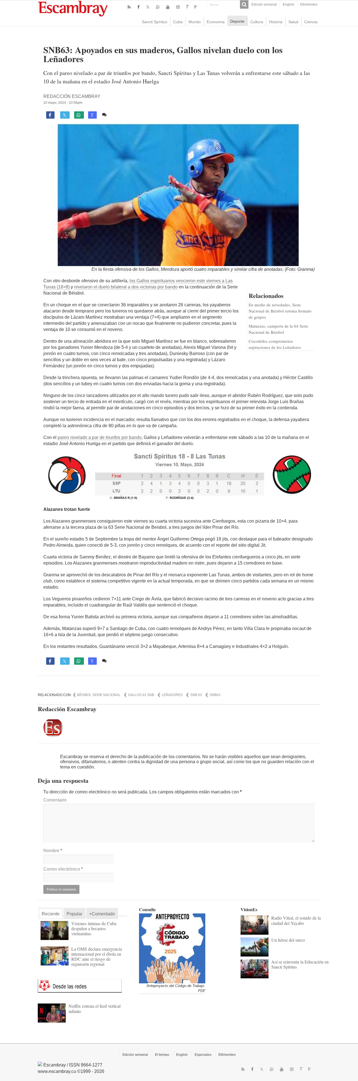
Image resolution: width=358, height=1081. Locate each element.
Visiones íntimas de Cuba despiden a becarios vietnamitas (93, 928)
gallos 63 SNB (141, 695)
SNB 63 (196, 695)
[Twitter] (148, 7)
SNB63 (214, 695)
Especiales (203, 1055)
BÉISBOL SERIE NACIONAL (99, 695)
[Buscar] (244, 4)
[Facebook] (138, 7)
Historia (275, 22)
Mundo (195, 22)
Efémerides (227, 1055)
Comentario (55, 800)
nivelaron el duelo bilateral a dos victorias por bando (126, 287)
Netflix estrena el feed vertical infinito (95, 1008)
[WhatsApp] (158, 7)
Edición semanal (264, 4)
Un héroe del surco (288, 940)
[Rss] (129, 7)
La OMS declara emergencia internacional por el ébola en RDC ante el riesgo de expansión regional (96, 956)
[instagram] (178, 7)
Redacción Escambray (71, 96)
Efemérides (308, 4)
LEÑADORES (172, 695)
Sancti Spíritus (154, 22)
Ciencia (310, 22)
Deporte (237, 21)
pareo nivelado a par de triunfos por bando (100, 437)
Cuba (178, 22)
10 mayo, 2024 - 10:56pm (62, 103)
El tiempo (162, 1055)
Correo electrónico (63, 869)
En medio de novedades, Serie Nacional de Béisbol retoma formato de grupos (280, 311)
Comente (118, 114)
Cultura (256, 22)
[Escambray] (73, 8)
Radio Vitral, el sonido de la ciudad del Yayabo (296, 920)
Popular (74, 913)
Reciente (51, 913)
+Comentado (102, 913)
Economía (216, 22)
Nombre (52, 850)
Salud (293, 22)
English (288, 4)
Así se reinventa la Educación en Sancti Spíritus (300, 964)
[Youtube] (168, 7)
